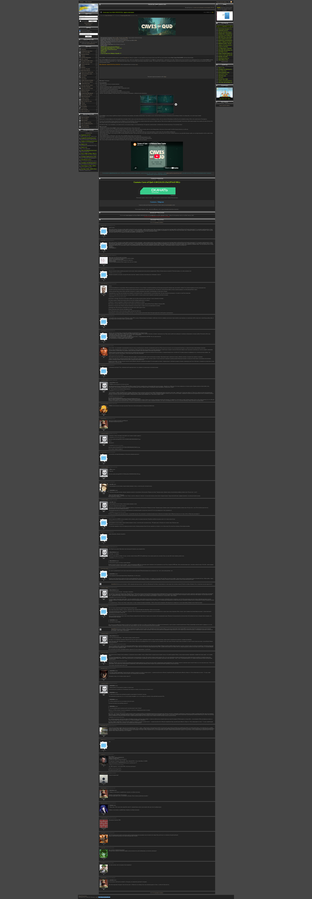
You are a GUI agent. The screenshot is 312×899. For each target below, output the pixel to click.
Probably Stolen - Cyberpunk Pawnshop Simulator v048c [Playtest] (231, 33)
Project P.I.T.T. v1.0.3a (223, 74)
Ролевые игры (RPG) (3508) (125, 15)
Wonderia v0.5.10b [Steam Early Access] (89, 141)
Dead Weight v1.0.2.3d (222, 51)
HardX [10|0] (103, 308)
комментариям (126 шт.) (209, 7)
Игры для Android (85, 117)
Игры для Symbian (85, 125)
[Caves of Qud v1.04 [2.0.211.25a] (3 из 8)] (148, 106)
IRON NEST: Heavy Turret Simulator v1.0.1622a (228, 37)
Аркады (83, 65)
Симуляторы (84, 78)
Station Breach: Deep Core (223, 58)
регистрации (168, 197)
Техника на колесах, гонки (86, 62)
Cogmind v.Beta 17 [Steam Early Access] (109, 49)
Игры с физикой (84, 59)
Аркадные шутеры (85, 54)
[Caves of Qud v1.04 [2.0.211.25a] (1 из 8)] (148, 96)
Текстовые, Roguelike (85, 68)
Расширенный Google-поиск (86, 31)
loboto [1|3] (103, 524)
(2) (127, 39)
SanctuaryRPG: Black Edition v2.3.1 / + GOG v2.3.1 (111, 48)
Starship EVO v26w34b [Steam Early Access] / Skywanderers (93, 138)
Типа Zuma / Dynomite (85, 86)
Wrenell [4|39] (103, 261)
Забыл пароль (88, 24)
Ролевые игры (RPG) (85, 52)
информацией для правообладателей (173, 165)
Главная (81, 1)
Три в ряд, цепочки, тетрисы (87, 85)
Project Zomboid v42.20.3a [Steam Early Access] (228, 38)
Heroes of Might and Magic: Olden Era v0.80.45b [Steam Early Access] (95, 153)
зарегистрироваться (91, 43)
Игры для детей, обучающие (87, 88)
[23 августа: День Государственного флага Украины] (88, 7)
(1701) (117, 40)
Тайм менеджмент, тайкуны (87, 81)
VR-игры (83, 103)
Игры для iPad (84, 120)
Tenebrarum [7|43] (104, 765)
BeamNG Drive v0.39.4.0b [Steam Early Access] (227, 40)
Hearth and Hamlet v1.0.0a (223, 72)
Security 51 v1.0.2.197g (223, 46)
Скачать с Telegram (157, 194)
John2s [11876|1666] (108, 15)
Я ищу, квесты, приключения (87, 72)
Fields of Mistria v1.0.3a (223, 59)
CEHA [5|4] (103, 747)
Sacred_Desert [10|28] (104, 396)
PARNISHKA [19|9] (104, 718)
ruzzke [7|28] (103, 840)
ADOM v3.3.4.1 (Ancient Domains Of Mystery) (110, 46)
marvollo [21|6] (103, 444)
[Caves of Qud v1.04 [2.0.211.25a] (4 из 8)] (165, 106)
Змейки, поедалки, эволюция (87, 80)
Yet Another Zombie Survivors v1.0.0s (88, 156)
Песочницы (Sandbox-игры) (87, 60)
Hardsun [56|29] (103, 411)
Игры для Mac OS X (85, 111)
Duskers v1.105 (104, 50)
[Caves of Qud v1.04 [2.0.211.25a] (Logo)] (157, 34)
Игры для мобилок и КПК (88, 114)
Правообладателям (83, 888)
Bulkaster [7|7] (103, 732)
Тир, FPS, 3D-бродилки (86, 57)
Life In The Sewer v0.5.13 (86, 159)
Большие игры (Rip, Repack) (87, 93)
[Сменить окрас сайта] (231, 1)
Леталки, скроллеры (85, 64)
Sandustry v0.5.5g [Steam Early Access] (226, 45)
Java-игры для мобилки (86, 122)
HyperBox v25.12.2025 (223, 56)
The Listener (220, 77)
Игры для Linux (84, 109)
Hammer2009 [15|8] (104, 276)
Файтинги (83, 67)
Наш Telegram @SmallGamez (104, 889)
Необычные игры (85, 91)
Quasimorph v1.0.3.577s (223, 30)
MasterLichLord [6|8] (104, 561)
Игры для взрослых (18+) (86, 101)
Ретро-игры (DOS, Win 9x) (86, 94)
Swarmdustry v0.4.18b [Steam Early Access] (90, 162)
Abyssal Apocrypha (222, 75)
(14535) (117, 39)
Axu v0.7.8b (103, 52)
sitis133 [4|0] (103, 233)
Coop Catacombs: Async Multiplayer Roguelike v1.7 (111, 53)
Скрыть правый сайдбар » (221, 1)
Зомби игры (83, 104)
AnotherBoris (113, 576)
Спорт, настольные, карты (86, 73)
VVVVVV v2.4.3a (224, 98)
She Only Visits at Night (223, 79)
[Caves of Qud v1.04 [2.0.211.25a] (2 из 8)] (165, 96)
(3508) (135, 40)
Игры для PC (88, 46)
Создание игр (84, 107)
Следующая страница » (159, 885)
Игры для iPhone (84, 118)
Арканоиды (83, 49)
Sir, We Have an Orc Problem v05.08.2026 (226, 35)
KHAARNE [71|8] (104, 661)
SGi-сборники (84, 106)
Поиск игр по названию (85, 30)
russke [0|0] (103, 855)
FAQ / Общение (88, 1)
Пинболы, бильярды (85, 90)
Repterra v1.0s (84, 144)
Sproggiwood (126, 57)
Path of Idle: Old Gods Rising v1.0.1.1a (226, 50)
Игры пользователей (85, 96)
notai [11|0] (103, 338)
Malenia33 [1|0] (103, 218)
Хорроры (83, 55)
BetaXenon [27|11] (104, 795)
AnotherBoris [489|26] (104, 426)
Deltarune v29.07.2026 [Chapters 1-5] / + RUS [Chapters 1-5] (230, 32)
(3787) (124, 40)
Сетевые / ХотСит (85, 98)
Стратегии (83, 77)
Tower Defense (84, 75)
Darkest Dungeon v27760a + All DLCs (88, 165)
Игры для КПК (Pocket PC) (87, 123)
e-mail (96, 889)
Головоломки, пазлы (85, 83)
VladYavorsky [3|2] (104, 810)
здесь (137, 64)
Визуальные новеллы (85, 70)
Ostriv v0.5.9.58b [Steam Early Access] (89, 150)
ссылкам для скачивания (198, 7)
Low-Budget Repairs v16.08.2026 (225, 48)
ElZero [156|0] (103, 474)
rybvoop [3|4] (103, 825)
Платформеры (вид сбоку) (86, 51)
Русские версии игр (85, 99)
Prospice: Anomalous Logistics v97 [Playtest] (227, 53)
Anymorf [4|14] (103, 323)
